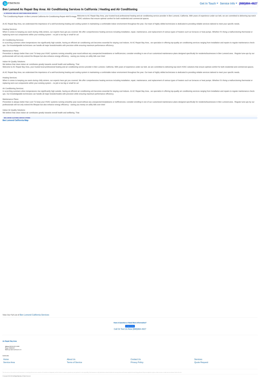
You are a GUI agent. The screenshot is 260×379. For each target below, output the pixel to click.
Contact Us (136, 359)
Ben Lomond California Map (15, 120)
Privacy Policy (137, 362)
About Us (71, 359)
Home (6, 359)
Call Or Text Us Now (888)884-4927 (130, 329)
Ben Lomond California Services (34, 315)
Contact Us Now (130, 326)
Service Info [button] (227, 3)
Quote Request (201, 362)
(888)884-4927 (248, 3)
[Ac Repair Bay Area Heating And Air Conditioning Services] (11, 3)
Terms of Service (74, 362)
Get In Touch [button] (208, 3)
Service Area (9, 362)
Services (198, 359)
